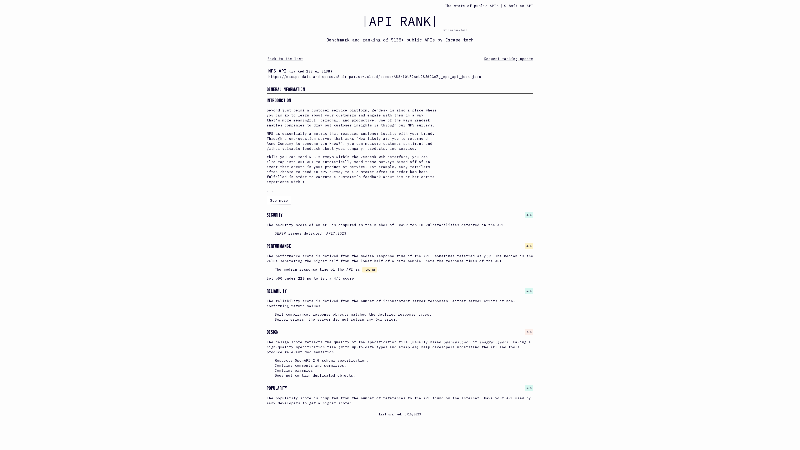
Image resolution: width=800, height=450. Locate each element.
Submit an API (518, 6)
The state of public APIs (472, 6)
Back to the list (285, 59)
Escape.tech (459, 40)
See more (279, 200)
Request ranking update (509, 59)
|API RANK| (400, 21)
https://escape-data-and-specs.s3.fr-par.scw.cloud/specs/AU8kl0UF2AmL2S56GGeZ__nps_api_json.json (374, 77)
